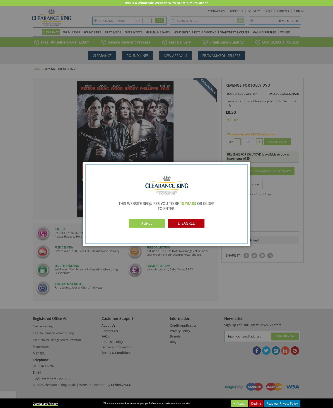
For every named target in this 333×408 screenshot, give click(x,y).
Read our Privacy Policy (282, 403)
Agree (146, 223)
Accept (241, 403)
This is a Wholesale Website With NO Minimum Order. (166, 3)
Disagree (186, 223)
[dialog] (166, 204)
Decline (256, 403)
